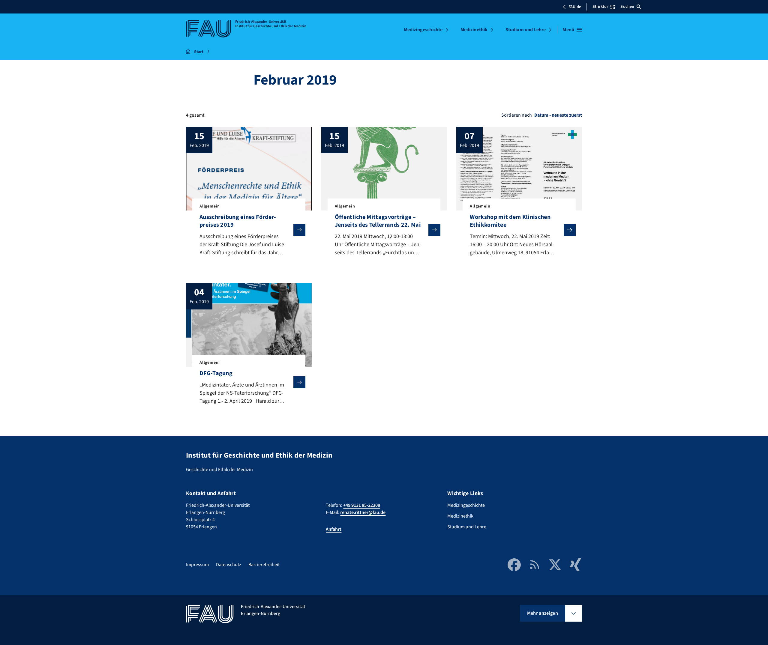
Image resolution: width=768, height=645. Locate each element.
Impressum (197, 564)
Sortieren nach (516, 115)
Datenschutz (228, 564)
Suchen (627, 7)
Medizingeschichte (423, 29)
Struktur (600, 7)
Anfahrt (333, 529)
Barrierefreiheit (264, 564)
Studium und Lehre (526, 29)
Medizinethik (474, 29)
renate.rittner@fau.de (363, 512)
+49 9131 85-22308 (361, 505)
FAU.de (574, 7)
